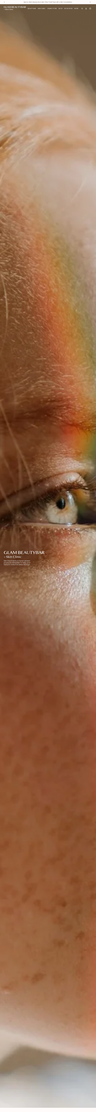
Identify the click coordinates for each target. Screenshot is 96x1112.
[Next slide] (90, 2)
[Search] (82, 8)
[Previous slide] (4, 2)
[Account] (86, 8)
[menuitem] (76, 8)
